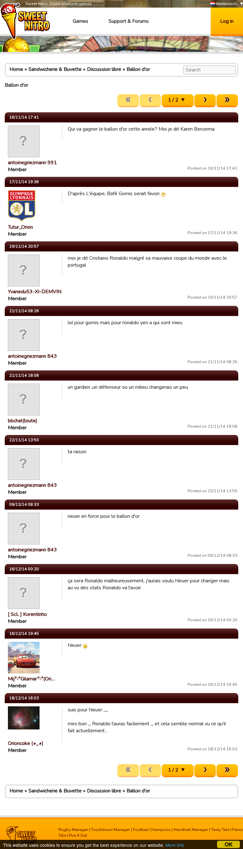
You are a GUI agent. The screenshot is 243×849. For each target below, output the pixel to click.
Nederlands (226, 4)
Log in (227, 21)
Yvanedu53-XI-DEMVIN (34, 291)
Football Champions (152, 830)
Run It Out (78, 835)
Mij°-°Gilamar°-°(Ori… (31, 678)
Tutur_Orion (20, 227)
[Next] (205, 100)
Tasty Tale (220, 830)
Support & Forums (129, 21)
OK (229, 844)
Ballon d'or (138, 69)
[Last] (227, 100)
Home (16, 69)
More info (174, 845)
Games (80, 21)
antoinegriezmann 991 (32, 162)
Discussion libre (104, 69)
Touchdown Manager (110, 830)
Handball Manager (191, 830)
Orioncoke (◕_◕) (25, 743)
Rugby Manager (73, 830)
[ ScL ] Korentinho (27, 614)
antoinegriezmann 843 (32, 356)
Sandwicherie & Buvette (55, 69)
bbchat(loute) (22, 420)
